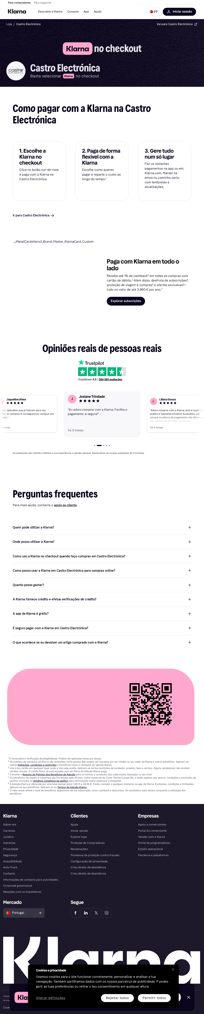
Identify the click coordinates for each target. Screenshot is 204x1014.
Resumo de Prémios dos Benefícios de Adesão (49, 774)
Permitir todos (154, 998)
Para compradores (19, 2)
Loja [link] (9, 24)
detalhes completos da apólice (50, 780)
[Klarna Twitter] (96, 913)
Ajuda (97, 11)
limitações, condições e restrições (37, 764)
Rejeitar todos (117, 998)
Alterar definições (50, 998)
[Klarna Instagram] (106, 913)
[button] (153, 11)
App (86, 11)
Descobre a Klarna (50, 11)
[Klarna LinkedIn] (86, 913)
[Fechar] (173, 969)
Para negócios (42, 2)
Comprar (73, 11)
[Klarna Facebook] (75, 913)
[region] (103, 986)
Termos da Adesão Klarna (71, 787)
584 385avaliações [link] (110, 379)
